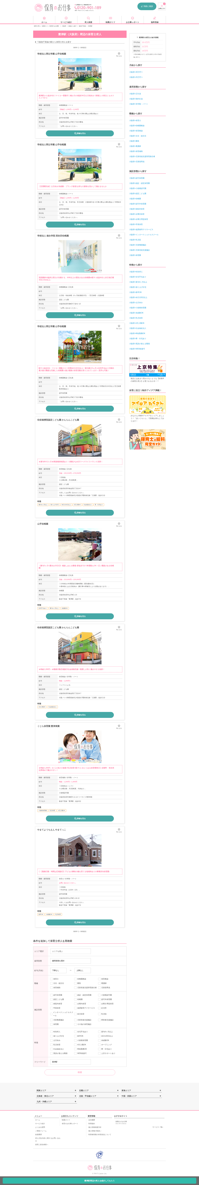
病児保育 (80, 1014)
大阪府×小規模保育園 (137, 308)
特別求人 (56, 1032)
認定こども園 (58, 999)
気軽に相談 (148, 6)
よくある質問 (40, 1127)
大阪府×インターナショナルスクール (144, 235)
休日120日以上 (107, 1036)
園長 (79, 983)
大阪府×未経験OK (136, 313)
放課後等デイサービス (86, 1008)
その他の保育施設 (84, 1024)
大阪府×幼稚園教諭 (136, 126)
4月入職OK (81, 1045)
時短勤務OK (82, 1049)
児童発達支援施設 (84, 1020)
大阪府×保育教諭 (136, 131)
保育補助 (56, 988)
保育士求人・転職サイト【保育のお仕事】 (47, 26)
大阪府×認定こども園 (137, 193)
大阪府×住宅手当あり (137, 277)
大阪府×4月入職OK (136, 323)
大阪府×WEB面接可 (137, 349)
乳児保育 (56, 1045)
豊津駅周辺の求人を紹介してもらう (99, 1181)
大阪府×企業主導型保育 (138, 219)
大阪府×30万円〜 (136, 72)
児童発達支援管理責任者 (87, 988)
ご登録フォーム (41, 1131)
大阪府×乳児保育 (136, 318)
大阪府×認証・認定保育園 (139, 183)
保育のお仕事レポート (70, 1124)
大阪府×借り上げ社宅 (137, 287)
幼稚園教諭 (81, 979)
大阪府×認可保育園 (136, 178)
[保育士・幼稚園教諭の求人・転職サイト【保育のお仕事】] (53, 8)
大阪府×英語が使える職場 (139, 344)
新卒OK (80, 1036)
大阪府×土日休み (136, 303)
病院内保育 (57, 1004)
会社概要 (91, 1120)
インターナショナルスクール (63, 1014)
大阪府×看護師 (135, 146)
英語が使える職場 (60, 1053)
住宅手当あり (82, 1032)
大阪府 (64, 26)
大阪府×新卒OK (135, 292)
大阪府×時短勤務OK (137, 333)
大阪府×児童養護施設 (137, 245)
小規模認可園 (106, 995)
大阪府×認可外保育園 (137, 204)
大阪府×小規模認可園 (137, 188)
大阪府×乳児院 (135, 240)
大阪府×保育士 (135, 120)
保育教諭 (104, 979)
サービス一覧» (157, 1127)
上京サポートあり (108, 1053)
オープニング (106, 1045)
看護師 (104, 983)
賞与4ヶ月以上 (107, 1032)
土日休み (56, 1040)
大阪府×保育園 (135, 255)
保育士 (56, 979)
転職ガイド (66, 1120)
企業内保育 (81, 1004)
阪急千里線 (82, 26)
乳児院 (104, 1014)
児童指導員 (105, 988)
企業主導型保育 (107, 1004)
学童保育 (56, 1008)
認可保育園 (57, 995)
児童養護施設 (58, 1020)
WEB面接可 (82, 1053)
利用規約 (91, 1124)
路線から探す (72, 26)
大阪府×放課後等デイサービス (141, 229)
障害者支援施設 (107, 1020)
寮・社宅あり (106, 1049)
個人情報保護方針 (94, 1127)
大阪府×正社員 (135, 94)
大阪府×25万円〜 (136, 77)
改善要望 (38, 1134)
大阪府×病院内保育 (136, 209)
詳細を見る (81, 133)
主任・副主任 (58, 983)
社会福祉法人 (58, 1049)
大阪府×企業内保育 (136, 214)
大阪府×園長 (134, 141)
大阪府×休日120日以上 (138, 297)
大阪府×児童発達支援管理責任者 (142, 156)
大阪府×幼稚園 (135, 199)
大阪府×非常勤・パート (138, 104)
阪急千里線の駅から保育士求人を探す (55, 42)
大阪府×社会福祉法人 (137, 328)
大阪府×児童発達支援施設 (139, 250)
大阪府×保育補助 (136, 151)
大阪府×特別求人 (136, 272)
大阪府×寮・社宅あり (137, 339)
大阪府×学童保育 (136, 224)
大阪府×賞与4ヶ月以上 (138, 282)
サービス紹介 (40, 1124)
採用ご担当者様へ (41, 1145)
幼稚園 (80, 999)
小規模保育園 (82, 1040)
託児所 (104, 1008)
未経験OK (105, 1040)
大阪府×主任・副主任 (137, 136)
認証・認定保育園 (84, 995)
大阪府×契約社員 (136, 99)
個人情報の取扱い (94, 1131)
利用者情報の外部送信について (99, 1134)
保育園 (56, 1024)
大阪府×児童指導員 (136, 162)
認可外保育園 (106, 999)
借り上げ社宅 (58, 1036)
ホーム (37, 1120)
